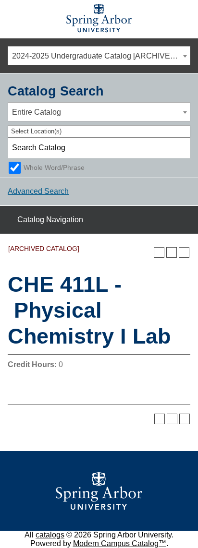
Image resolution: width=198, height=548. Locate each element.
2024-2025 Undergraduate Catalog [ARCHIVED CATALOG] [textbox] (101, 56)
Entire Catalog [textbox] (36, 112)
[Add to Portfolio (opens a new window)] (159, 252)
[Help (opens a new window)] (184, 252)
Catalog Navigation (50, 219)
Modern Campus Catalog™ (119, 543)
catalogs (50, 535)
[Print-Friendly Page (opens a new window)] (171, 252)
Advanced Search (38, 191)
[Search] (180, 147)
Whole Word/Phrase (54, 167)
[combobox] (99, 55)
